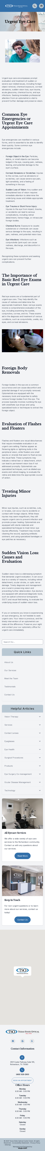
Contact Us (9, 694)
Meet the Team (11, 678)
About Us (8, 662)
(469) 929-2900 (22, 1074)
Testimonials (9, 686)
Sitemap (8, 1145)
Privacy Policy (35, 1143)
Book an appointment (22, 1080)
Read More (23, 856)
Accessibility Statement (20, 1143)
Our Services (10, 670)
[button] (1, 6)
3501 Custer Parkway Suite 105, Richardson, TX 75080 (22, 1063)
